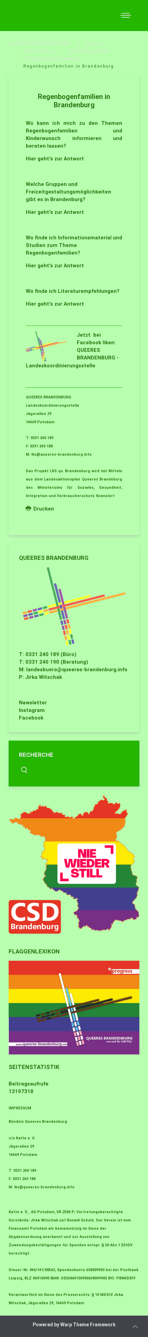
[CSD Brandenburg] (74, 864)
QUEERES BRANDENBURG (40, 43)
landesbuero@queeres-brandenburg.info (76, 669)
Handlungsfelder (89, 51)
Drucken (43, 509)
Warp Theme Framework (88, 1324)
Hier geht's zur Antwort (55, 159)
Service (95, 43)
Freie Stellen (38, 51)
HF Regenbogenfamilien (52, 58)
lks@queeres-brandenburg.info (61, 454)
